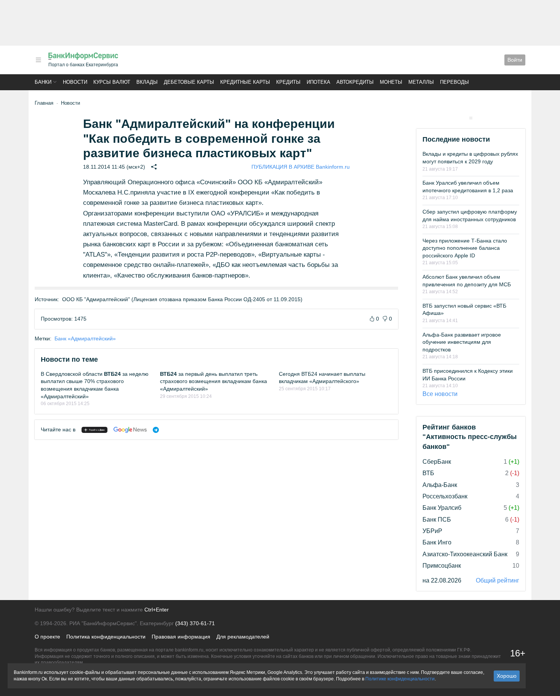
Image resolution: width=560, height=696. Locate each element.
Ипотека (318, 82)
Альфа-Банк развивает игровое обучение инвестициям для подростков (461, 342)
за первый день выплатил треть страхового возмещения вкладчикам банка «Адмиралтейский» (213, 381)
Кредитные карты (245, 82)
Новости (75, 82)
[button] (38, 60)
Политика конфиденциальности (106, 637)
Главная (44, 103)
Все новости (440, 394)
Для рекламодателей (242, 637)
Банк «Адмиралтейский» (85, 338)
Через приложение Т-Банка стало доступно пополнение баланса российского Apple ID (464, 248)
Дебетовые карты (189, 82)
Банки (43, 82)
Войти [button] (514, 60)
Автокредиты (355, 82)
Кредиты (288, 82)
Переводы (454, 82)
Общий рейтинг (497, 580)
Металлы (421, 82)
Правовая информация (181, 637)
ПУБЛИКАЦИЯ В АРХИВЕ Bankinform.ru (300, 167)
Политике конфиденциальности (400, 679)
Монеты (391, 82)
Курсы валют (111, 82)
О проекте (47, 637)
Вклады (147, 82)
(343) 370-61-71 (195, 623)
